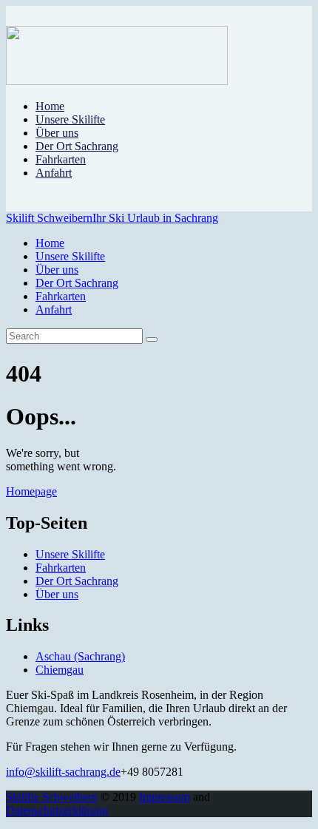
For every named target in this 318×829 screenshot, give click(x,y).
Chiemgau (59, 669)
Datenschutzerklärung (57, 810)
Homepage (31, 491)
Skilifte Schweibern (52, 797)
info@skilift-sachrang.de (63, 771)
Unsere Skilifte (70, 554)
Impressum (164, 797)
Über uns (56, 594)
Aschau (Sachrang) (80, 656)
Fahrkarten (60, 567)
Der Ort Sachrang (76, 581)
